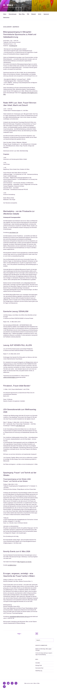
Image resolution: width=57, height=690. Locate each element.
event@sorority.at (12, 565)
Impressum (46, 14)
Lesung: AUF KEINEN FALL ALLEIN (17, 345)
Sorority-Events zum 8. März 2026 (16, 551)
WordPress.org (39, 670)
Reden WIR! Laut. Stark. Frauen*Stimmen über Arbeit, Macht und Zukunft (19, 103)
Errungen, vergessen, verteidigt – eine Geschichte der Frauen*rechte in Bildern (19, 574)
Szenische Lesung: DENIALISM (15, 311)
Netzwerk (33, 14)
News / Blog (22, 14)
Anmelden (38, 662)
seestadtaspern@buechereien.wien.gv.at (20, 616)
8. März (8, 5)
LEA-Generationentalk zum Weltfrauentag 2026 (19, 410)
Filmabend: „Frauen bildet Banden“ (17, 385)
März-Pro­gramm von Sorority (24, 561)
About (4, 14)
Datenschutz (6, 17)
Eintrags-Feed (39, 665)
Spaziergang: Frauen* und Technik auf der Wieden (19, 473)
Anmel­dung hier (13, 45)
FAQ (28, 14)
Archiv (39, 14)
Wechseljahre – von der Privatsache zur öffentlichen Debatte (19, 212)
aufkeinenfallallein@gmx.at (10, 377)
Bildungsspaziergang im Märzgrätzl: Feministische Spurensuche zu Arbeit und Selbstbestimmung (19, 34)
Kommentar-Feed (39, 668)
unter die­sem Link (13, 232)
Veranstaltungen (12, 14)
